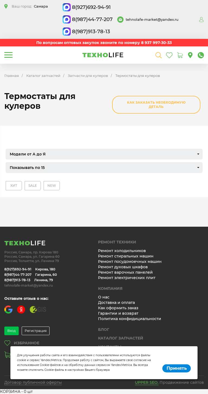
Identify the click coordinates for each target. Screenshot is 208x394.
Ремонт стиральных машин (126, 256)
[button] (104, 154)
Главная (11, 75)
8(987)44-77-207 (92, 19)
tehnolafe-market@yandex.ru (152, 19)
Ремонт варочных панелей (125, 272)
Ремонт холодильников (122, 250)
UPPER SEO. (146, 382)
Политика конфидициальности (129, 318)
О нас (103, 297)
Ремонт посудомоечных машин (130, 261)
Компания (110, 288)
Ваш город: (30, 6)
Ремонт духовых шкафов (123, 266)
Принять (177, 368)
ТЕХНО (103, 55)
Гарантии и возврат (118, 313)
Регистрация (36, 331)
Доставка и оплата (116, 302)
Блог (103, 329)
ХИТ (13, 186)
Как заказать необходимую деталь (156, 104)
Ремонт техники (117, 242)
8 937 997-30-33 (156, 42)
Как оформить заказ (118, 307)
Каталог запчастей (43, 75)
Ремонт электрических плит (126, 277)
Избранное (26, 343)
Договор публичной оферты (33, 382)
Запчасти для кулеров (88, 75)
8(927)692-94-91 (91, 7)
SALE (32, 186)
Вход (11, 331)
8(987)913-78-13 (91, 32)
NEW (51, 186)
